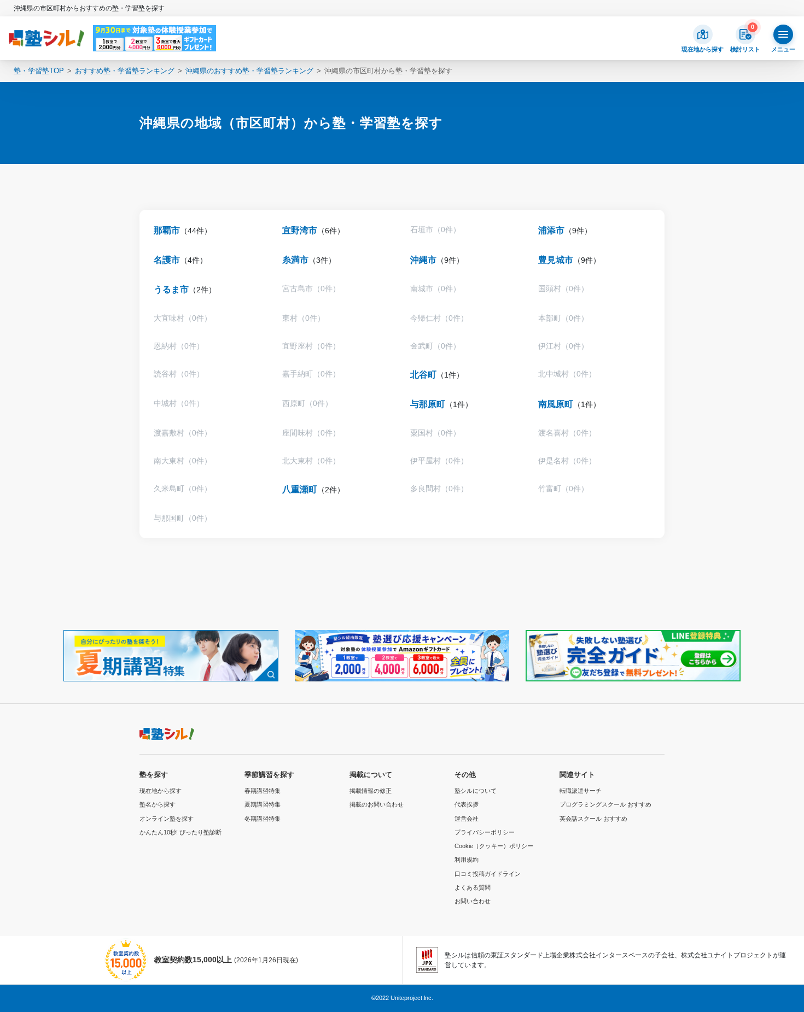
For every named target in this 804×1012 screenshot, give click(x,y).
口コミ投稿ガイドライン (488, 873)
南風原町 (555, 404)
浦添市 (551, 230)
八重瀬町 (299, 489)
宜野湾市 (299, 230)
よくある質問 (473, 887)
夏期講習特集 (262, 804)
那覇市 (167, 230)
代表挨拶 (467, 804)
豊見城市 (555, 259)
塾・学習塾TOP (39, 71)
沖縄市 (423, 259)
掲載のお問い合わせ (376, 804)
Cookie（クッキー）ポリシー (494, 846)
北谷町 (423, 374)
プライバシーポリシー (485, 832)
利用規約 (467, 859)
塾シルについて (476, 790)
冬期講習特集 (262, 818)
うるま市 (171, 289)
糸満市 (295, 259)
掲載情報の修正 (370, 790)
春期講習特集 (262, 790)
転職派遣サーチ (581, 790)
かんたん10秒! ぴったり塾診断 (180, 832)
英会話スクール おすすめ (593, 818)
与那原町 (427, 404)
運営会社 (467, 818)
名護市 (167, 259)
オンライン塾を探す (166, 818)
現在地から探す (160, 790)
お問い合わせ (473, 901)
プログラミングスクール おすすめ (605, 804)
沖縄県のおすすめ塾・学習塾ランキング (249, 71)
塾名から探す (157, 804)
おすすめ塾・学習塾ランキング (124, 71)
